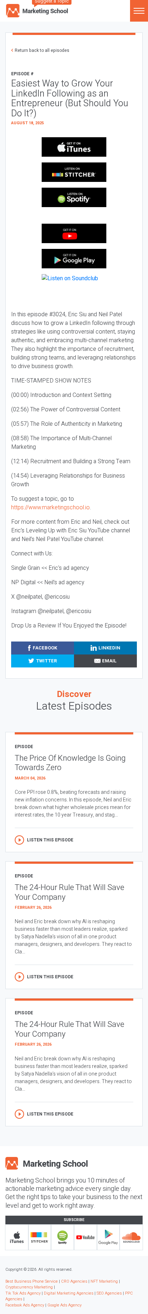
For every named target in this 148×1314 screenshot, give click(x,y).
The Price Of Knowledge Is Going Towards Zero (70, 763)
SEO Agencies (109, 1293)
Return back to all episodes (42, 50)
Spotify (62, 1237)
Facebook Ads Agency (24, 1305)
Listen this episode (50, 840)
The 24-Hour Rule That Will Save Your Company (69, 892)
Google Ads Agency (64, 1305)
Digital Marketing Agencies (68, 1293)
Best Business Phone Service (31, 1281)
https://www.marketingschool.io (50, 507)
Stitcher (39, 1237)
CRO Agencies (74, 1281)
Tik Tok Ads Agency (23, 1293)
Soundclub (131, 1237)
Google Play (108, 1237)
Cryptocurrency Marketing (29, 1287)
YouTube (85, 1237)
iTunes (16, 1237)
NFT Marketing (104, 1281)
